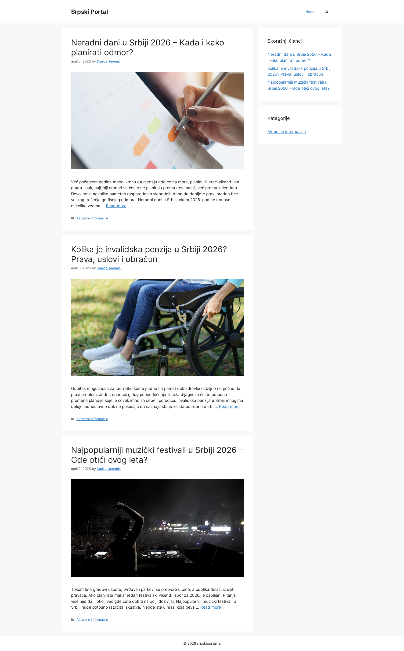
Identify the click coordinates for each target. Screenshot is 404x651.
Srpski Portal (89, 11)
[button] (326, 12)
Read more (116, 205)
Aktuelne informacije (92, 218)
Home (310, 11)
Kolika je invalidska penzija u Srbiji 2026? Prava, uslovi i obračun (149, 254)
